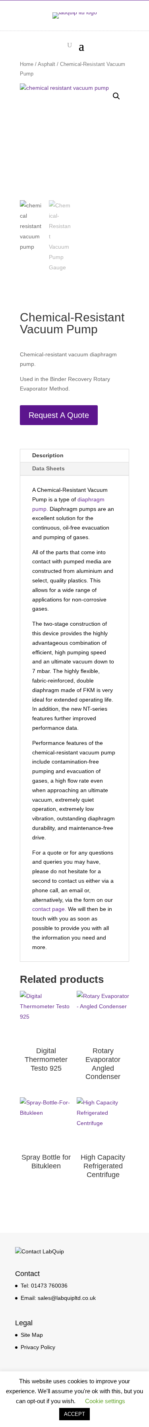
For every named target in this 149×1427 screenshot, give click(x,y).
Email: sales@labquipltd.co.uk (58, 1298)
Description (48, 455)
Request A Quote (59, 415)
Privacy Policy (38, 1347)
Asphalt (46, 64)
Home (26, 64)
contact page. (49, 909)
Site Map (32, 1335)
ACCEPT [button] (74, 1414)
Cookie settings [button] (105, 1401)
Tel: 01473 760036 (44, 1285)
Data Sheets (48, 468)
